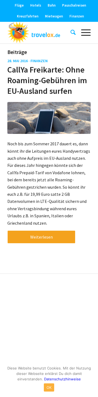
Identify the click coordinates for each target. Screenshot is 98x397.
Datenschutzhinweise (62, 379)
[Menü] (83, 32)
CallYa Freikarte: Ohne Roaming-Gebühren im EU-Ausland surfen (47, 80)
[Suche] (70, 32)
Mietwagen (54, 16)
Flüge (19, 5)
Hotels (35, 5)
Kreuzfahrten (27, 16)
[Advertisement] (49, 320)
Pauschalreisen (74, 5)
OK (49, 387)
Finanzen (76, 16)
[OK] (91, 379)
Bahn (52, 5)
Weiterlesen (41, 237)
